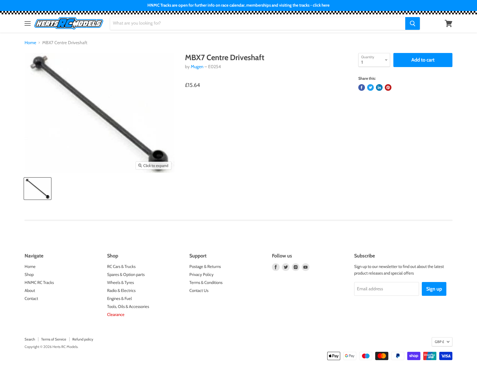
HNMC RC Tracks (39, 282)
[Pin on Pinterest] (388, 87)
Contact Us (198, 290)
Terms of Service (53, 339)
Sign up (434, 289)
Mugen (197, 66)
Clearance (115, 314)
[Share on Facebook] (361, 87)
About (30, 290)
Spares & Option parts (126, 274)
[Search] (412, 23)
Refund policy (82, 339)
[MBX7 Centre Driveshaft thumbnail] (37, 189)
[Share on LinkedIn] (379, 87)
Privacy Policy (201, 274)
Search (30, 339)
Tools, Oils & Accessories (128, 306)
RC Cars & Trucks (121, 266)
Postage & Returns (205, 266)
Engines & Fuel (119, 298)
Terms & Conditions (205, 282)
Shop (29, 274)
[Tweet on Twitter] (370, 87)
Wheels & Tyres (120, 282)
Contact (31, 298)
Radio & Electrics (121, 290)
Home (30, 42)
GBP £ (439, 341)
